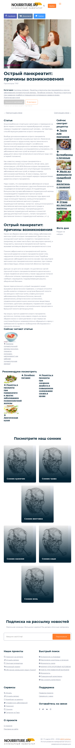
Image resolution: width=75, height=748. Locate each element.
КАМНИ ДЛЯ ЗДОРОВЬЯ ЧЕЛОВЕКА (56, 667)
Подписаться (61, 637)
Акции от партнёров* (14, 102)
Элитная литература (14, 663)
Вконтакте (26, 16)
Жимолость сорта (48, 663)
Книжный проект (13, 667)
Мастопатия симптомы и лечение (54, 660)
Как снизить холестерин (51, 680)
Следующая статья (61, 113)
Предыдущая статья (14, 113)
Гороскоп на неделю (14, 657)
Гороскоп (10, 706)
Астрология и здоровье (50, 657)
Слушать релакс (12, 660)
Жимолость (45, 673)
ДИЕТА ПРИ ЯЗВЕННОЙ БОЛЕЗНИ (55, 670)
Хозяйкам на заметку (14, 699)
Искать (9, 693)
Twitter (41, 16)
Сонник (9, 709)
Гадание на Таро (13, 712)
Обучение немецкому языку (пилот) (21, 670)
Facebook (11, 16)
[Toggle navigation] (60, 4)
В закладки (31, 102)
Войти (52, 6)
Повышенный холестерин (51, 676)
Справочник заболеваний (17, 703)
